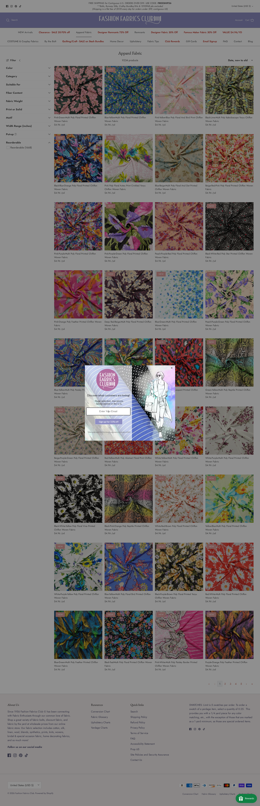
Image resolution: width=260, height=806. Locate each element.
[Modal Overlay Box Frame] (130, 403)
